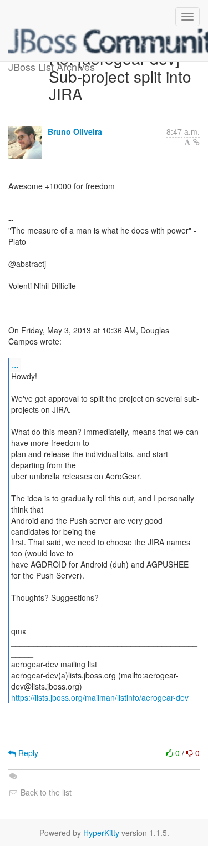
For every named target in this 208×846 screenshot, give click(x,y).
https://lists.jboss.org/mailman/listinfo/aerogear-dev (100, 697)
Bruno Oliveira (75, 131)
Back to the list (45, 792)
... (15, 364)
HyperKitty (101, 832)
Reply (27, 752)
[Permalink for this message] (196, 142)
